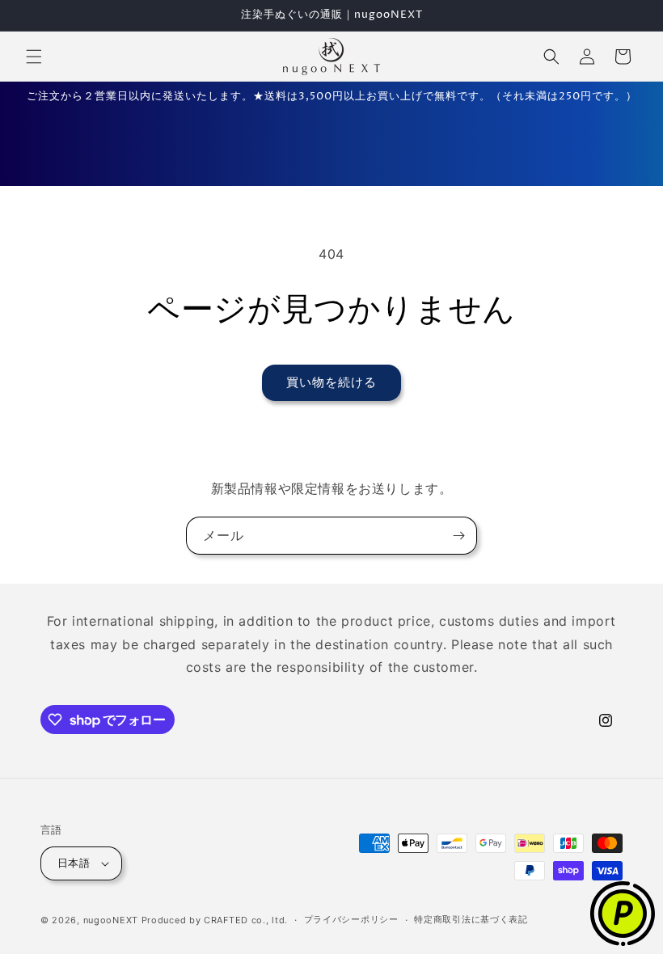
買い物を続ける (331, 382)
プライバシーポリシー (351, 919)
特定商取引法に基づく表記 (470, 919)
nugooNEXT (110, 920)
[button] (34, 56)
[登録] (458, 536)
